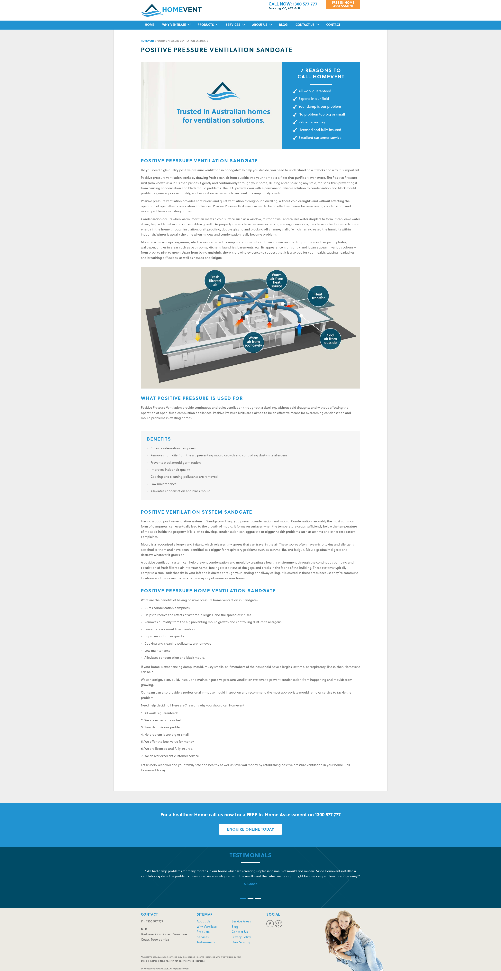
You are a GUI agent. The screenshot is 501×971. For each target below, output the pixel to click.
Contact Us (305, 25)
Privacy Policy (241, 937)
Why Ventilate (174, 25)
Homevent (147, 41)
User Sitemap (241, 942)
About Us (259, 25)
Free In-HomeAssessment (343, 4)
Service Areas (241, 921)
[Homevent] (171, 10)
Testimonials (206, 942)
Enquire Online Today (250, 829)
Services (233, 25)
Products (206, 25)
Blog (283, 25)
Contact (333, 25)
